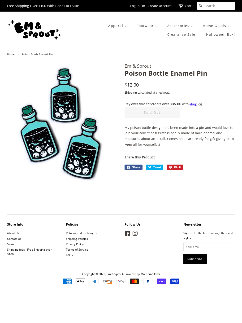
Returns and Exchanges (81, 233)
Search (11, 244)
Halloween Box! (220, 34)
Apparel (116, 25)
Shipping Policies (77, 238)
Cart (188, 6)
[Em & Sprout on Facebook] (127, 234)
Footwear (146, 25)
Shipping (131, 92)
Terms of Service (77, 249)
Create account (160, 6)
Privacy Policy (75, 244)
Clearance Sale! (182, 34)
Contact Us (14, 238)
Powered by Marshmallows (142, 274)
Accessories (179, 25)
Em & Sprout (115, 274)
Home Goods (215, 25)
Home (10, 54)
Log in (135, 6)
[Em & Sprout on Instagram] (135, 234)
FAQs (69, 255)
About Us (13, 233)
